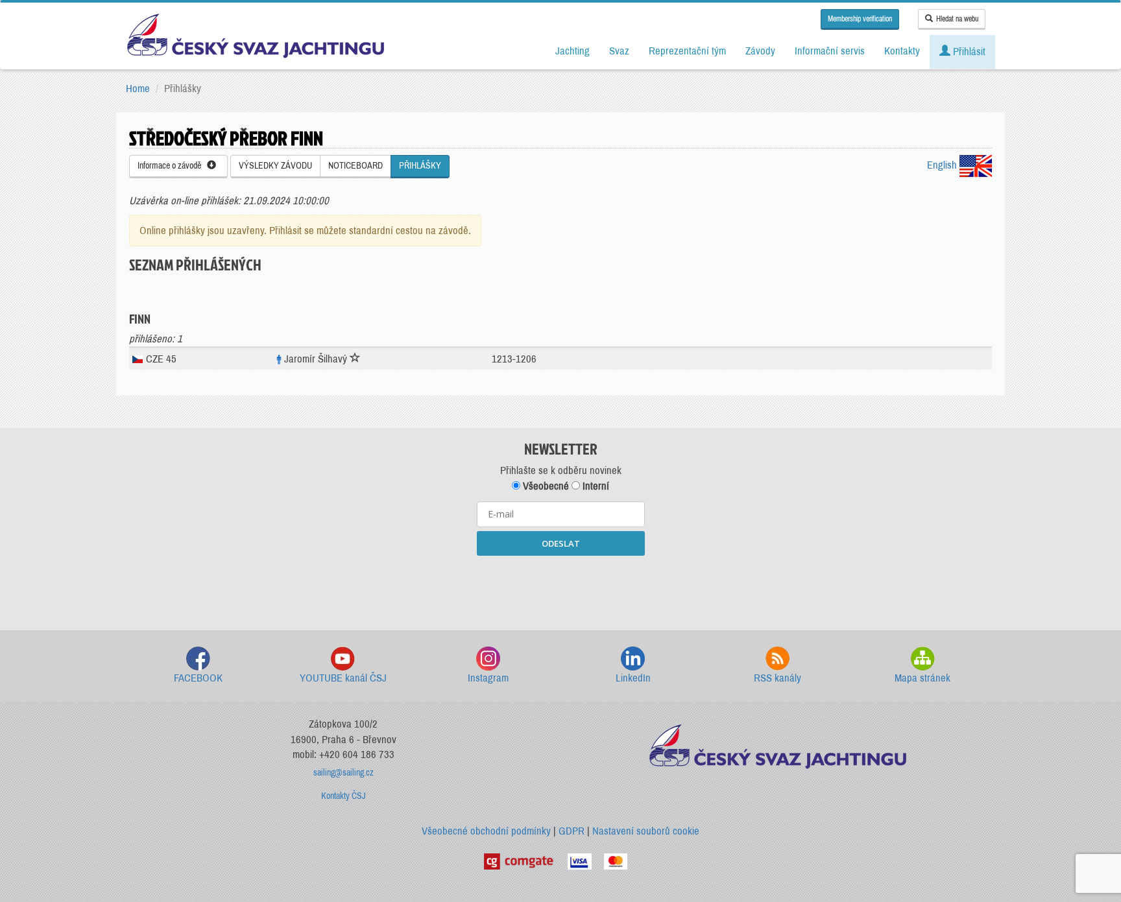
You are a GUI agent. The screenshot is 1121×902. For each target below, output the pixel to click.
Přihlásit (967, 51)
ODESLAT (561, 543)
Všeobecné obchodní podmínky (486, 831)
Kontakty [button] (902, 50)
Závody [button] (760, 50)
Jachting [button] (572, 50)
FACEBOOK (198, 677)
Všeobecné (544, 486)
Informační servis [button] (830, 50)
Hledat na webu (957, 18)
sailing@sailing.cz (343, 772)
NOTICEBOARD (355, 166)
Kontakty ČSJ (343, 796)
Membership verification (860, 18)
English (943, 165)
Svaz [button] (619, 50)
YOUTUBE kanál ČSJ (343, 677)
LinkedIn (633, 677)
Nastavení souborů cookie (645, 831)
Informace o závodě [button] (172, 166)
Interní (594, 486)
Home (138, 88)
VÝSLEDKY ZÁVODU (275, 166)
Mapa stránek (922, 677)
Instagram (488, 677)
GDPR (572, 831)
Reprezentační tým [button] (687, 50)
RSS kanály (777, 677)
